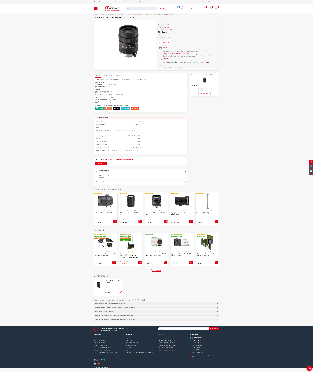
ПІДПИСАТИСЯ (214, 329)
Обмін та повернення (101, 345)
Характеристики (108, 76)
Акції (127, 350)
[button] (217, 207)
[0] (210, 8)
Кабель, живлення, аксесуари (167, 350)
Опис (98, 76)
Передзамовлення (163, 42)
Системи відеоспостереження (167, 340)
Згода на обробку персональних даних (106, 352)
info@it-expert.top (197, 352)
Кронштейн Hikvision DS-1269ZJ (205, 213)
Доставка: (165, 58)
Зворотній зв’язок (99, 355)
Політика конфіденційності (102, 347)
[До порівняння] (173, 37)
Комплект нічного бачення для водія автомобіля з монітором (105, 254)
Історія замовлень (131, 345)
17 (109, 251)
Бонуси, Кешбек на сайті (132, 2)
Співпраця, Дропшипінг (145, 2)
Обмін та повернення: (169, 65)
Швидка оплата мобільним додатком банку (139, 352)
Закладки (129, 347)
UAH (204, 2)
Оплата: (165, 47)
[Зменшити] (159, 37)
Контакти (111, 2)
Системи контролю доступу (166, 342)
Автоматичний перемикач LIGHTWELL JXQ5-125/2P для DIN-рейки (156, 254)
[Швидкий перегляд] (115, 200)
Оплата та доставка (100, 340)
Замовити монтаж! (120, 2)
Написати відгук (101, 163)
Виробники (129, 338)
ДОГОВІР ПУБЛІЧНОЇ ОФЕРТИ (103, 350)
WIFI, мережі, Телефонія (165, 347)
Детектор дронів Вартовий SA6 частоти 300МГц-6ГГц (205, 254)
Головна (96, 14)
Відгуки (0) (119, 76)
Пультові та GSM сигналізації (167, 345)
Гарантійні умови (99, 342)
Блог (107, 2)
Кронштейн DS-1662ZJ (177, 213)
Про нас (96, 2)
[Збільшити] (166, 37)
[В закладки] (169, 37)
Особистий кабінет (214, 2)
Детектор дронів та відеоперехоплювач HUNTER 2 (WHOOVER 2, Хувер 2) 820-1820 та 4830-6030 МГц (129, 256)
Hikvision (166, 27)
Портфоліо (101, 2)
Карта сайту (129, 340)
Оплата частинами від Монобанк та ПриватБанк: (176, 53)
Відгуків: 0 (168, 22)
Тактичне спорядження (165, 338)
